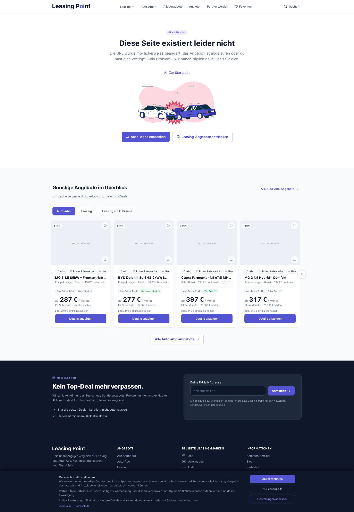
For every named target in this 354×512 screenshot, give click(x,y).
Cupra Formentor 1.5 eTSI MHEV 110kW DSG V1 (207, 278)
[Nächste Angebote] (301, 274)
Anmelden (279, 390)
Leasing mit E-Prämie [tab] (117, 211)
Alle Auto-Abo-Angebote (174, 339)
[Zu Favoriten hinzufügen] (105, 226)
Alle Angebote (173, 6)
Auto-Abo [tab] (64, 211)
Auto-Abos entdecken (148, 137)
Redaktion (253, 467)
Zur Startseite (179, 73)
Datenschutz (82, 506)
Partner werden (217, 6)
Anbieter (195, 6)
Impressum (65, 506)
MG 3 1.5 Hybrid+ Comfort (265, 278)
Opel (191, 455)
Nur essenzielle (273, 489)
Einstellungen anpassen (272, 499)
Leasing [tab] (86, 211)
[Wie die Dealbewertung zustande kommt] (91, 291)
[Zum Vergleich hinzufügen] (105, 259)
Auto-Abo (147, 6)
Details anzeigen (80, 318)
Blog (250, 461)
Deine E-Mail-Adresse (205, 382)
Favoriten (245, 6)
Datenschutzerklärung (212, 404)
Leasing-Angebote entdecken (205, 137)
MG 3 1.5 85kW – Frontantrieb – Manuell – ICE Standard (80, 278)
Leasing (125, 6)
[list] (177, 274)
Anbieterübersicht (258, 455)
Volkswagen (196, 461)
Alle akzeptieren (272, 479)
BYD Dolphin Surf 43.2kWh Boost (143, 278)
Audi (191, 467)
